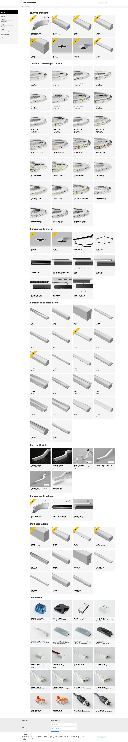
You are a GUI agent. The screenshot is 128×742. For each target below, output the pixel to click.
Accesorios (36, 597)
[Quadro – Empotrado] (62, 46)
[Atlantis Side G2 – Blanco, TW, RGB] (40, 479)
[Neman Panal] (62, 285)
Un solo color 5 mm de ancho (58, 131)
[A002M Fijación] (104, 313)
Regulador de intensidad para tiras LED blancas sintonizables (61, 642)
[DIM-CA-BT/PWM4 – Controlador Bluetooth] (83, 608)
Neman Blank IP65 (79, 517)
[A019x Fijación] (104, 382)
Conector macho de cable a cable (104, 665)
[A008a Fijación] (62, 382)
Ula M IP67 (56, 568)
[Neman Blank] (104, 263)
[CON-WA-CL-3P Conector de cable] (62, 701)
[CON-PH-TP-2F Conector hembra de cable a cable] (83, 655)
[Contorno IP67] (104, 558)
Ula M (54, 323)
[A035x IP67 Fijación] (83, 535)
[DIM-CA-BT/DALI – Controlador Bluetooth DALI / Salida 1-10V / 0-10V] (104, 608)
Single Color (36, 84)
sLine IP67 (34, 590)
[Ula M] (62, 313)
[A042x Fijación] (104, 405)
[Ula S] (40, 313)
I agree (101, 737)
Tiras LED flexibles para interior (46, 63)
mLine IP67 (77, 590)
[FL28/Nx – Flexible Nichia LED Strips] (40, 74)
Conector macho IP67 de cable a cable (82, 712)
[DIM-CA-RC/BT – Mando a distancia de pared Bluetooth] (62, 608)
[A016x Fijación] (104, 359)
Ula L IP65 (77, 568)
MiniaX (76, 273)
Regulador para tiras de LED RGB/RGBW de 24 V (102, 643)
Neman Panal (57, 296)
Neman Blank (100, 273)
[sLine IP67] (40, 580)
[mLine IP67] (83, 580)
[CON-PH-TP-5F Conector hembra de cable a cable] (83, 678)
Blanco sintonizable (79, 176)
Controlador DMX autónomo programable (38, 619)
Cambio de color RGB (101, 199)
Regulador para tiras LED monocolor (40, 641)
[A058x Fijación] (83, 23)
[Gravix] (40, 46)
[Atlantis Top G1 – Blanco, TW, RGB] (40, 456)
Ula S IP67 (34, 568)
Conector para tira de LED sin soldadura (38, 666)
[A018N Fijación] (62, 359)
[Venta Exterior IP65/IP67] (62, 507)
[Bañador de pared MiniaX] (40, 285)
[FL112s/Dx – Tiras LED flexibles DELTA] (104, 120)
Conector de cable (36, 711)
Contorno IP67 (100, 568)
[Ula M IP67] (62, 558)
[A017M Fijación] (104, 336)
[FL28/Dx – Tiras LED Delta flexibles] (62, 74)
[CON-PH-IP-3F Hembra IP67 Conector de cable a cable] (104, 701)
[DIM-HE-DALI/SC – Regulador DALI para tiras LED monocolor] (40, 631)
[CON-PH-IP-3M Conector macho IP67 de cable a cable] (83, 701)
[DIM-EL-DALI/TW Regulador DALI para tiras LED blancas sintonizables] (62, 631)
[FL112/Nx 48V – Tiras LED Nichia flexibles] (40, 143)
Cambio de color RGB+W (59, 222)
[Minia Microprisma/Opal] (62, 263)
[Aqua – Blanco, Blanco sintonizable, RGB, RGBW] (83, 456)
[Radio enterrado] (40, 23)
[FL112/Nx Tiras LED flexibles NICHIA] (40, 120)
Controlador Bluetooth (80, 618)
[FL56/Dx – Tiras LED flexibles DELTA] (40, 97)
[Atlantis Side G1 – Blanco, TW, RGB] (62, 456)
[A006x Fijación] (40, 428)
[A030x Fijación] (40, 405)
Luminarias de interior (41, 229)
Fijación (76, 34)
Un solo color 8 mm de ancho (36, 131)
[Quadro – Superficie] (83, 46)
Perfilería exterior (39, 524)
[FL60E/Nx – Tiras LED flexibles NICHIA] (83, 97)
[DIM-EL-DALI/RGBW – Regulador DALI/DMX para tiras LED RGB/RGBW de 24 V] (104, 631)
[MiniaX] (83, 263)
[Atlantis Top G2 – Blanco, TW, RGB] (104, 456)
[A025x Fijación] (62, 428)
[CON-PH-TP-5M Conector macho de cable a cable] (104, 678)
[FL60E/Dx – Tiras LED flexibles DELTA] (104, 97)
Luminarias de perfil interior (45, 302)
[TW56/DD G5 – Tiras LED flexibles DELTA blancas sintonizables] (104, 166)
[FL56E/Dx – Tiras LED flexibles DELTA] (62, 97)
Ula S (33, 323)
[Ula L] (83, 313)
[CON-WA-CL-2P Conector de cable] (40, 701)
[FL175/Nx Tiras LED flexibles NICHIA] (40, 166)
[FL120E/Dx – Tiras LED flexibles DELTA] (104, 143)
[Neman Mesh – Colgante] (83, 240)
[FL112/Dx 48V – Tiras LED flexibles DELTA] (62, 143)
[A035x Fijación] (83, 359)
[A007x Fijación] (62, 336)
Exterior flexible (38, 445)
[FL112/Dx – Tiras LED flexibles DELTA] (83, 120)
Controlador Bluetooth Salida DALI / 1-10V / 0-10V (104, 619)
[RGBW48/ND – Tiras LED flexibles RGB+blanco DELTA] (83, 212)
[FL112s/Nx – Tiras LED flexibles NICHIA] (62, 120)
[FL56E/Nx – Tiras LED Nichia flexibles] (104, 74)
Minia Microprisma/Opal (61, 273)
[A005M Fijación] (40, 336)
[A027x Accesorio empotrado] (62, 23)
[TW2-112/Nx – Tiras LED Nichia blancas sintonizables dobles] (83, 189)
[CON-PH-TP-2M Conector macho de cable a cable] (104, 655)
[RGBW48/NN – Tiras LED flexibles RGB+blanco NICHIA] (62, 212)
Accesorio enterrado (57, 34)
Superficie (76, 56)
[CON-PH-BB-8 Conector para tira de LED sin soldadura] (40, 655)
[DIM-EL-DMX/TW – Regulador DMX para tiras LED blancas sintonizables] (83, 631)
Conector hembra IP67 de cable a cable (104, 712)
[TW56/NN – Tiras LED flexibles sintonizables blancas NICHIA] (83, 166)
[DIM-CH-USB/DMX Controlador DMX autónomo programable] (40, 608)
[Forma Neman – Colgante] (104, 240)
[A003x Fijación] (40, 382)
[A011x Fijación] (62, 405)
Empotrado (55, 56)
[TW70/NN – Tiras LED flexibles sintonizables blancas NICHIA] (40, 189)
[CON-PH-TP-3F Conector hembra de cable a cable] (40, 678)
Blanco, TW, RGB (36, 466)
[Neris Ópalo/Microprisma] (83, 285)
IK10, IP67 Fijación (35, 56)
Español (101, 3)
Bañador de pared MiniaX (37, 296)
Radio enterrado (36, 34)
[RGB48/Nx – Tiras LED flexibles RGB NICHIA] (104, 189)
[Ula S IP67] (40, 558)
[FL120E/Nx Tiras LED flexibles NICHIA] (83, 143)
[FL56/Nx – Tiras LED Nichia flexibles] (83, 74)
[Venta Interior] (40, 263)
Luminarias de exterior (42, 496)
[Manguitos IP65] (62, 479)
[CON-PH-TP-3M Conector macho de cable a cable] (62, 678)
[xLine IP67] (62, 580)
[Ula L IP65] (83, 558)
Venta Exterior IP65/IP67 (60, 517)
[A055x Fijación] (104, 46)
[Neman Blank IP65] (83, 507)
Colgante (78, 250)
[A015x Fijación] (83, 382)
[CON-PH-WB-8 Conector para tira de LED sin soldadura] (62, 655)
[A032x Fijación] (83, 405)
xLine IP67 (56, 590)
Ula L (75, 323)
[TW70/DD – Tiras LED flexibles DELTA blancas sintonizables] (62, 189)
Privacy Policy (65, 738)
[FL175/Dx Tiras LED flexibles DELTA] (62, 166)
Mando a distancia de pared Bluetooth (59, 619)
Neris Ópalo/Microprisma (80, 296)
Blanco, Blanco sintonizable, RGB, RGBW (82, 467)
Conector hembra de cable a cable (82, 665)
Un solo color (57, 84)
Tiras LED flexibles (57, 489)
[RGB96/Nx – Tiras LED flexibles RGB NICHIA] (40, 212)
